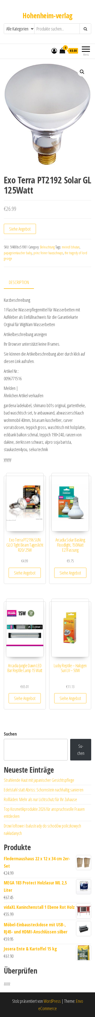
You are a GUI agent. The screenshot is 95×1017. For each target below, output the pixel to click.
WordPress (52, 1001)
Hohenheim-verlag (47, 15)
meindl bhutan (71, 247)
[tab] (23, 282)
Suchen (10, 734)
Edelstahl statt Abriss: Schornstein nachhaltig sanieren (43, 790)
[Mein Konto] (54, 50)
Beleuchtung (47, 247)
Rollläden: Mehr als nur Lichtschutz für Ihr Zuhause (40, 799)
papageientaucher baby (18, 252)
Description (19, 282)
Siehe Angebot (20, 229)
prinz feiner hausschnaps (48, 252)
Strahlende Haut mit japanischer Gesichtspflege (39, 780)
